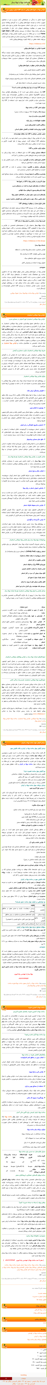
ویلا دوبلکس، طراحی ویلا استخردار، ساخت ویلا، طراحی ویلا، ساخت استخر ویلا (24, 719)
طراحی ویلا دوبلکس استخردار (36, 315)
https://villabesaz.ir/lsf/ (37, 44)
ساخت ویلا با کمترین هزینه (36, 1007)
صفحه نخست (42, 1293)
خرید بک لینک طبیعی (38, 1381)
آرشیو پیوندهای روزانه (40, 1313)
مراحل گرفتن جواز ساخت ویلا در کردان (33, 743)
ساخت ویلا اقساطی (40, 1310)
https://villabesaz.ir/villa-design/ (34, 241)
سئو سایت (20, 1384)
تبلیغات (23, 1378)
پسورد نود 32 (26, 1381)
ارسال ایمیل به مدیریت (39, 1296)
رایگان (14, 1384)
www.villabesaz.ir (39, 714)
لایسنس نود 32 (30, 1384)
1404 (44, 1323)
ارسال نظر (43, 304)
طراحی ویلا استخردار (10, 343)
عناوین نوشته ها (41, 1299)
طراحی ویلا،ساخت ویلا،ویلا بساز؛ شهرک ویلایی (25, 293)
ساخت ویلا (8, 1117)
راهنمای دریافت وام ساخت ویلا (36, 1339)
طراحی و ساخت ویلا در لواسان (37, 1333)
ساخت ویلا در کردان (40, 1336)
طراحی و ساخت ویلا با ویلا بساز (23, 2)
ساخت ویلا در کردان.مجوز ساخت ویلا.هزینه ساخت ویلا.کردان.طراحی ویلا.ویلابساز (27, 984)
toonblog (24, 1375)
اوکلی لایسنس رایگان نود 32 (12, 1381)
